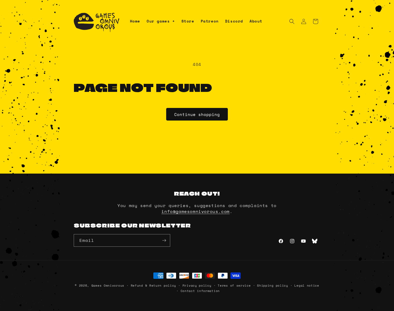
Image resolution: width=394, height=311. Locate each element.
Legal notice (306, 285)
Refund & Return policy (153, 285)
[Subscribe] (164, 240)
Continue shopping (197, 114)
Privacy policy (197, 285)
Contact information (200, 291)
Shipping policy (272, 285)
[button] (160, 21)
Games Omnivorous (107, 285)
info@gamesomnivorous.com (195, 211)
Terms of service (234, 285)
